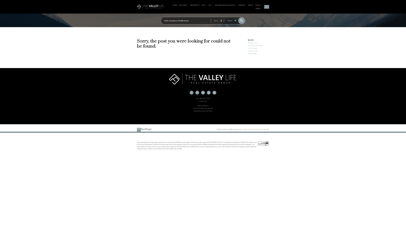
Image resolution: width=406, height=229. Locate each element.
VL (266, 7)
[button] (266, 7)
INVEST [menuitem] (250, 5)
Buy (203, 5)
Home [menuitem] (175, 5)
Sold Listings (252, 53)
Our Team (183, 5)
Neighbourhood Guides (225, 5)
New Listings (252, 48)
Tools (257, 5)
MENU (258, 8)
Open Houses (253, 51)
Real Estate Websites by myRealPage (258, 129)
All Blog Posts (253, 43)
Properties (194, 5)
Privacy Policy (243, 129)
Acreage (241, 5)
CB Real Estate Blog (255, 45)
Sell (210, 5)
